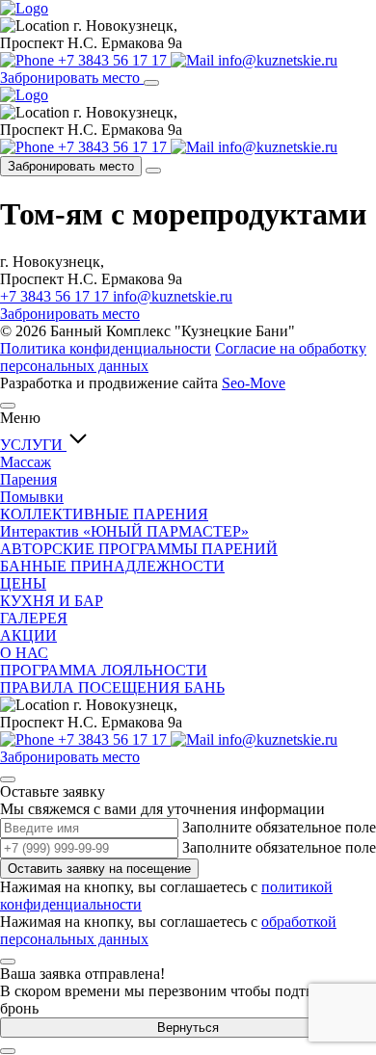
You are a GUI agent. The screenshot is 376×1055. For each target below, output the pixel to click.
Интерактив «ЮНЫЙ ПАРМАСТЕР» (124, 531)
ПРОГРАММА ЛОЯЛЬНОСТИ (103, 670)
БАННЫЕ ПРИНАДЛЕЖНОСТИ (112, 566)
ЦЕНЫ (23, 583)
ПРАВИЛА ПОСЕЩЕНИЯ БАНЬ (112, 687)
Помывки (32, 496)
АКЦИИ (28, 635)
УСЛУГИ (33, 444)
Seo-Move (253, 383)
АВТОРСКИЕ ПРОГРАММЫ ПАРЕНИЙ (139, 549)
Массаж (25, 462)
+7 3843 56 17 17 (56, 296)
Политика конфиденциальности (105, 348)
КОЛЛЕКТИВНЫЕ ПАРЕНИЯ (104, 514)
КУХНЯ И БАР (51, 601)
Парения (28, 479)
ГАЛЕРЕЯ (33, 618)
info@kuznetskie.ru (172, 296)
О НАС (24, 653)
